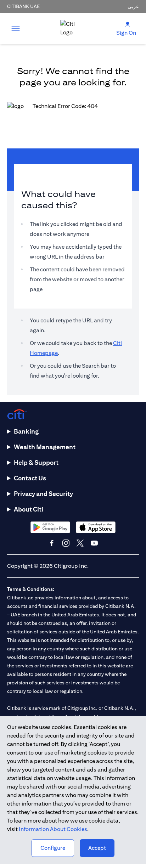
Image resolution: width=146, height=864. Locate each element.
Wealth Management (44, 447)
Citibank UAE (23, 6)
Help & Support (36, 462)
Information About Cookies (53, 829)
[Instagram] (66, 543)
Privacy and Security (43, 493)
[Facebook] (51, 543)
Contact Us (30, 478)
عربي (133, 6)
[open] (15, 28)
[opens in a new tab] (50, 527)
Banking (26, 431)
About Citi (28, 509)
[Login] (127, 23)
